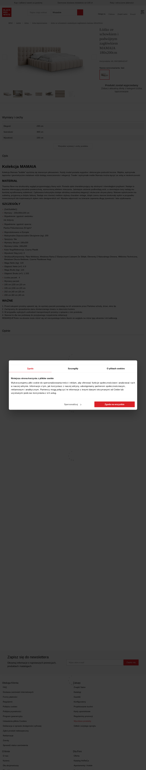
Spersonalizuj (71, 404)
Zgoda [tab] (30, 368)
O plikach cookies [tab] (116, 368)
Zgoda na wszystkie (114, 404)
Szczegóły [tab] (73, 368)
